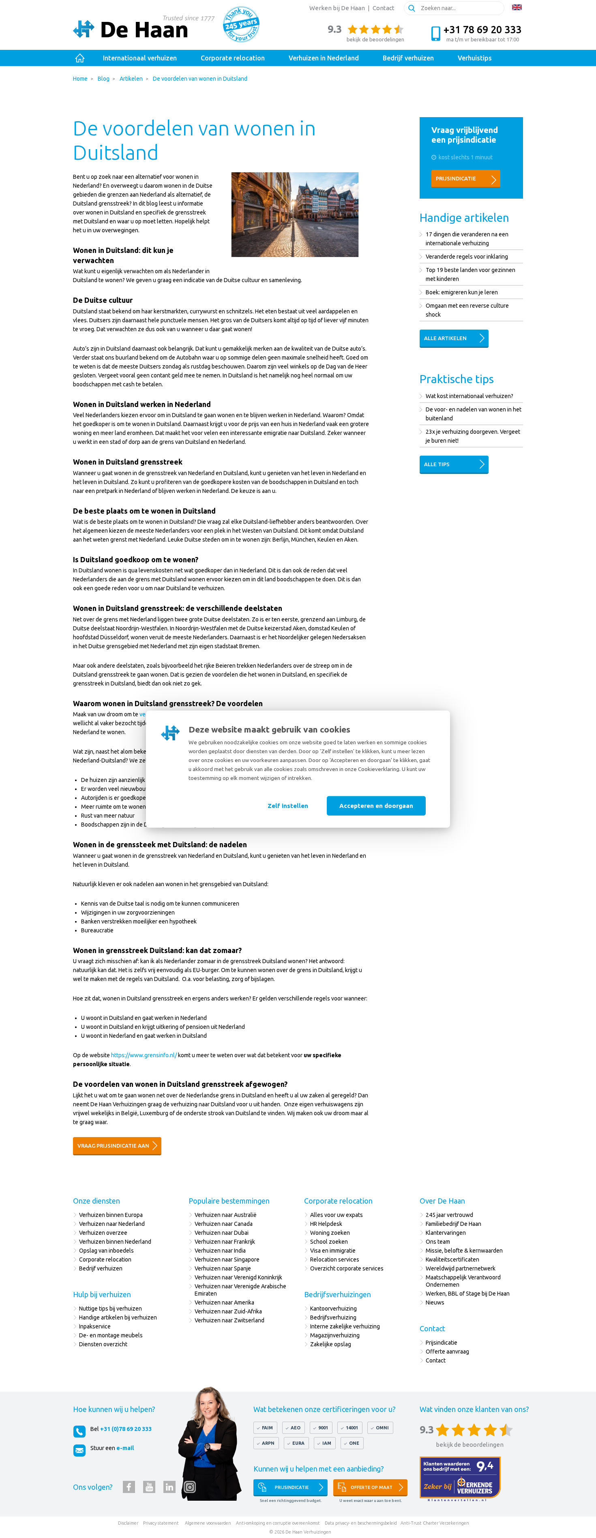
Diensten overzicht (103, 1344)
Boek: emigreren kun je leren (462, 292)
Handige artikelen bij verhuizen (118, 1317)
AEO (295, 1427)
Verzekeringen (454, 1523)
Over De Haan (442, 1201)
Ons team (438, 1241)
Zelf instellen (288, 805)
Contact (383, 7)
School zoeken (329, 1241)
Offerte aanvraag (447, 1351)
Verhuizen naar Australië (226, 1215)
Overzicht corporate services (347, 1268)
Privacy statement (161, 1523)
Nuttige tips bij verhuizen (110, 1308)
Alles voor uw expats (336, 1215)
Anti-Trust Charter (419, 1523)
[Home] (80, 58)
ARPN (268, 1443)
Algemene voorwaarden (208, 1523)
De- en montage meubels (111, 1335)
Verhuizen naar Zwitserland (229, 1320)
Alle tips (437, 464)
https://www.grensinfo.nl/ (144, 1055)
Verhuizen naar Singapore (227, 1259)
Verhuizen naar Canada (224, 1224)
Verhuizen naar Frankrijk (225, 1241)
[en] (517, 7)
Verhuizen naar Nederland (112, 1224)
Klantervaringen (446, 1233)
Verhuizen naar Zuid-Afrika (228, 1311)
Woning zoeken (330, 1233)
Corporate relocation (105, 1259)
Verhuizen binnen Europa (111, 1215)
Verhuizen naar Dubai (222, 1233)
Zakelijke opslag (330, 1344)
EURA (298, 1443)
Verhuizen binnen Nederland (115, 1241)
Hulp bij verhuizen (102, 1294)
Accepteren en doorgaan (376, 805)
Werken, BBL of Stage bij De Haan (468, 1293)
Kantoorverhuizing (333, 1308)
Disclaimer (128, 1523)
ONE (354, 1443)
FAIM (267, 1427)
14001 (352, 1427)
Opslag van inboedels (106, 1250)
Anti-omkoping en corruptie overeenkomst (278, 1523)
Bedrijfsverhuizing (333, 1317)
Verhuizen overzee (103, 1233)
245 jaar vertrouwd (449, 1215)
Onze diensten (96, 1201)
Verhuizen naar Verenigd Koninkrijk (238, 1277)
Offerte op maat (371, 1487)
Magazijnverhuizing (335, 1335)
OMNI (382, 1427)
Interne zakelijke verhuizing (345, 1326)
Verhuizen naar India (220, 1250)
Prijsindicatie (456, 178)
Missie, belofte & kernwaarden (464, 1250)
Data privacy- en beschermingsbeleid (361, 1523)
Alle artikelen (445, 338)
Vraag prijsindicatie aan (113, 1145)
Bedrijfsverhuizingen (337, 1294)
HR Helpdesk (326, 1224)
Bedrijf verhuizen (100, 1268)
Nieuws (435, 1302)
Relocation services (334, 1259)
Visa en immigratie (333, 1250)
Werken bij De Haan (337, 7)
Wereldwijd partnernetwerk (460, 1268)
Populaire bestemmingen (229, 1201)
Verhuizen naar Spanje (223, 1268)
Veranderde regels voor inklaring (467, 256)
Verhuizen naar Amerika (224, 1302)
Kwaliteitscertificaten (452, 1259)
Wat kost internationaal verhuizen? (469, 396)
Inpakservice (95, 1326)
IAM (326, 1443)
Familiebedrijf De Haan (453, 1224)
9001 (323, 1427)
